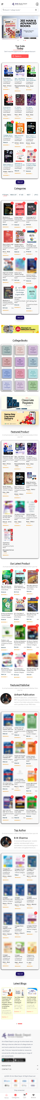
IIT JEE (21, 195)
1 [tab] (16, 1023)
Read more (4, 1014)
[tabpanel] (20, 28)
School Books (6, 519)
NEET (29, 195)
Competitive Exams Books (6, 82)
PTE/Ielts (5, 195)
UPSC (36, 195)
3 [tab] (25, 40)
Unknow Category (31, 278)
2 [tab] (23, 40)
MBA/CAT (13, 195)
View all (20, 182)
